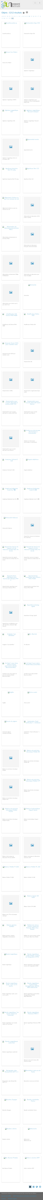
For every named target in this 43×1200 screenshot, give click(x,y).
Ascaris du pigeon (6, 731)
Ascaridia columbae (6, 733)
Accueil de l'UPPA (6, 1196)
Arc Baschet (27, 644)
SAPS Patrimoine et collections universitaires (24, 1196)
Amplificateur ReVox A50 (30, 324)
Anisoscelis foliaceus (7, 528)
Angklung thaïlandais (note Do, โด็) (10, 499)
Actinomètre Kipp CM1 (29, 33)
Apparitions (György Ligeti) (30, 615)
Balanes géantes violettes (8, 935)
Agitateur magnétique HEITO (9, 99)
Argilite (4, 702)
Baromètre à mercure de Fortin (31, 1081)
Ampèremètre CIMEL (7, 390)
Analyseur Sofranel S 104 (8, 470)
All (13, 18)
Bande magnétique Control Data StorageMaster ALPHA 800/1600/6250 (31, 995)
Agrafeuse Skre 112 (28, 179)
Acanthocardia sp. (6, 33)
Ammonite (26, 295)
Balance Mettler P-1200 (8, 877)
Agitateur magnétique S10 (8, 120)
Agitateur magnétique (29, 70)
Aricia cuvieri (27, 702)
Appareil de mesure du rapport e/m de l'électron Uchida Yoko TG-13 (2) (32, 558)
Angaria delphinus (28, 470)
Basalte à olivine (6, 1139)
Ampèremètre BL (28, 361)
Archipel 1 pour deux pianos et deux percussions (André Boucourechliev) (9, 675)
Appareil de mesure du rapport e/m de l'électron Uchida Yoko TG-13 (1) (10, 558)
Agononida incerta (28, 150)
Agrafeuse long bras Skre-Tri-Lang (10, 179)
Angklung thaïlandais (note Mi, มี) (31, 499)
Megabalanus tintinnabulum (8, 936)
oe (29, 16)
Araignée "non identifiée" (8, 644)
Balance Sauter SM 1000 (30, 906)
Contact (4, 1198)
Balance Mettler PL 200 (29, 877)
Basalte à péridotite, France (30, 1110)
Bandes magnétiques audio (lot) (9, 1052)
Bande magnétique (6, 964)
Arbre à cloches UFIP (29, 1168)
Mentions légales (12, 1198)
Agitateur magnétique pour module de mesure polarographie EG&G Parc (32, 101)
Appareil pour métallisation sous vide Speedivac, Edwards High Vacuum (9, 625)
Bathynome (27, 1139)
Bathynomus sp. (27, 1140)
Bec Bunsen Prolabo (7, 1168)
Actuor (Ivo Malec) (6, 62)
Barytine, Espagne (6, 1110)
